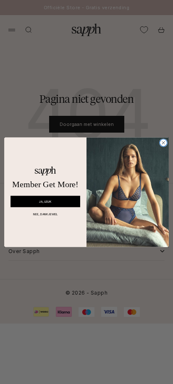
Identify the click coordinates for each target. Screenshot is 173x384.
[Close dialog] (163, 142)
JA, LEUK (45, 201)
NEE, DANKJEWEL (45, 214)
